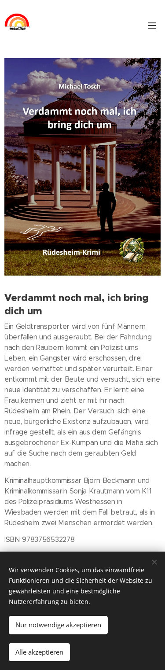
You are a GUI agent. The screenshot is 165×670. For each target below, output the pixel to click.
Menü (152, 25)
